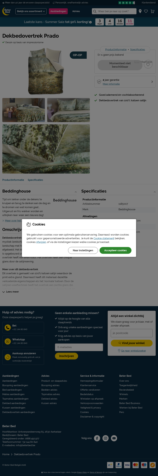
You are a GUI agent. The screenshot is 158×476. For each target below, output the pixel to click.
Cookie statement (104, 238)
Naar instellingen (83, 250)
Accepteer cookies (115, 250)
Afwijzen (41, 242)
